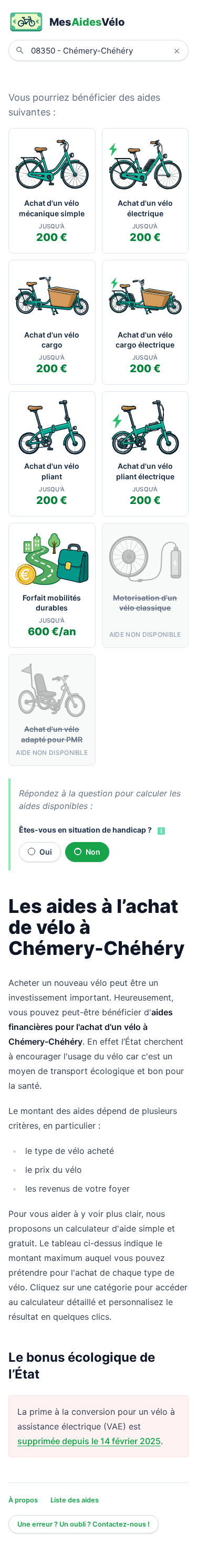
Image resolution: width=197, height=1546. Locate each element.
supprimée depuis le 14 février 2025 (89, 1441)
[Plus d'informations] (160, 830)
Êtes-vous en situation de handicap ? (85, 829)
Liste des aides (74, 1500)
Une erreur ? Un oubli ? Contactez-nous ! (83, 1524)
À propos (23, 1500)
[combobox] (106, 50)
